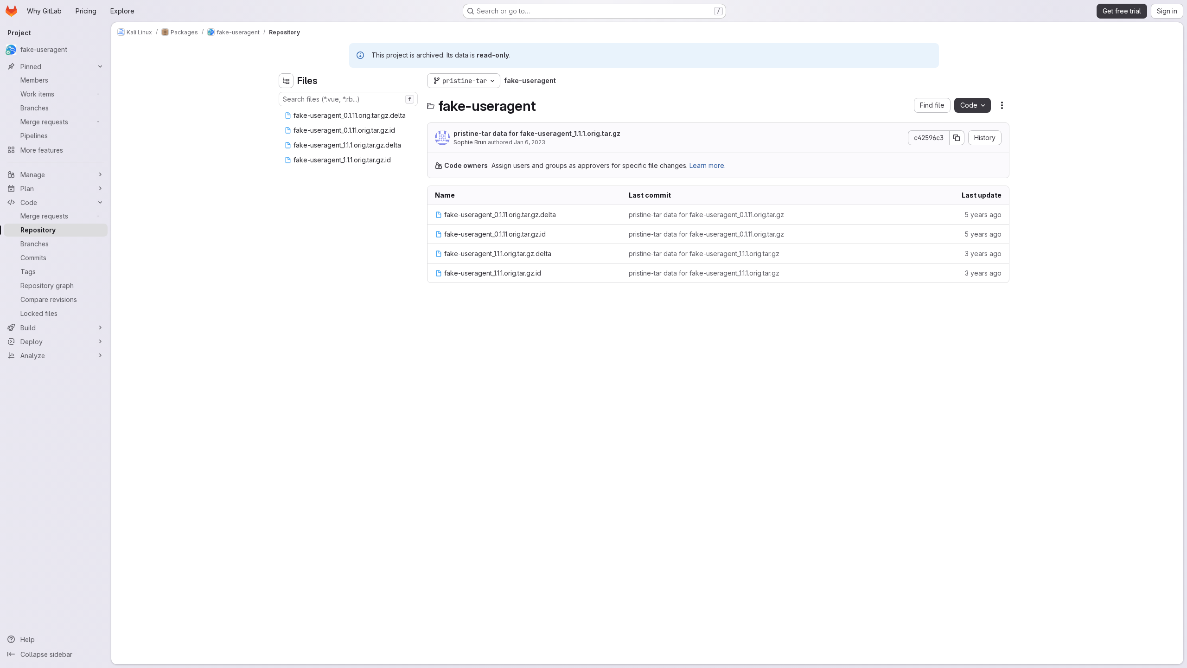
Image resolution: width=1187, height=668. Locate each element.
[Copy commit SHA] (957, 137)
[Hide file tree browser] (286, 80)
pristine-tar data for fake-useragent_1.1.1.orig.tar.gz (536, 133)
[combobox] (348, 99)
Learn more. (707, 165)
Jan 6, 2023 (529, 142)
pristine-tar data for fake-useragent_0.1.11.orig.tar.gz (706, 214)
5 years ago (983, 214)
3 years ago (983, 253)
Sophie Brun (469, 142)
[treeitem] (349, 115)
